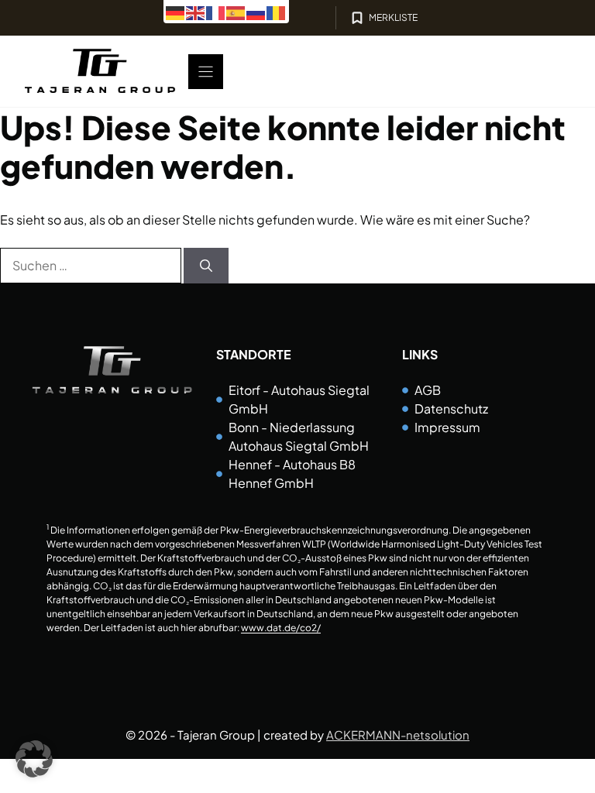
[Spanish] (236, 11)
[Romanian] (277, 11)
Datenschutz (451, 408)
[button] (34, 759)
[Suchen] (206, 265)
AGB (427, 390)
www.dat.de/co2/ (281, 627)
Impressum (447, 427)
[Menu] (205, 71)
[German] (176, 11)
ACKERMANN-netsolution (397, 734)
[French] (216, 11)
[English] (196, 11)
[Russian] (256, 11)
